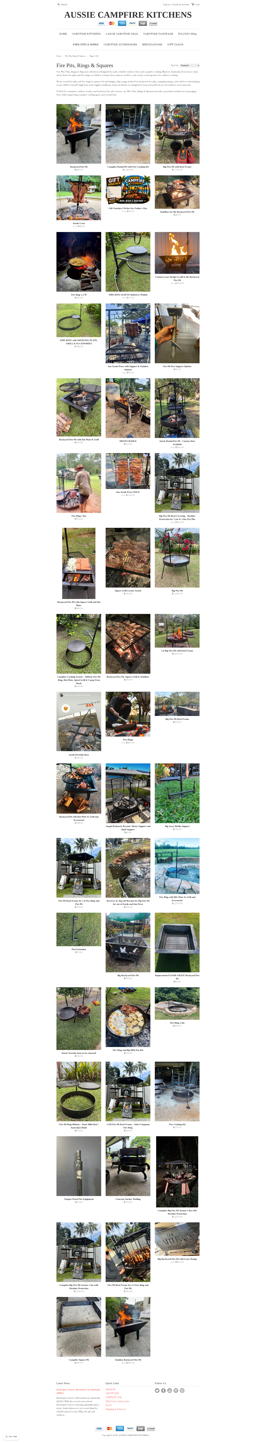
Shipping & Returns (116, 1409)
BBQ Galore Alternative (117, 1401)
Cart (198, 4)
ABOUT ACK (112, 1393)
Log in (166, 4)
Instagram (175, 1390)
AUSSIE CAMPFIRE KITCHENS (128, 15)
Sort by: (175, 65)
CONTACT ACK (114, 1397)
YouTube (169, 1390)
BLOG (109, 1405)
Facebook (163, 1390)
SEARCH (110, 1390)
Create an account (180, 4)
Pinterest (182, 1390)
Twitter (157, 1390)
